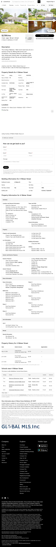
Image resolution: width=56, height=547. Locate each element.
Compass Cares (23, 471)
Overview (11, 5)
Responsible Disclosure (12, 503)
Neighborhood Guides (25, 475)
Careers (3, 456)
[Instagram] (3, 497)
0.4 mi (50, 378)
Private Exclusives (24, 447)
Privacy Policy (7, 172)
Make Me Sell (23, 458)
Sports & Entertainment (25, 482)
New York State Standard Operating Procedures (12, 536)
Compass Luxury (24, 460)
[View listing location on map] (29, 38)
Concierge (22, 445)
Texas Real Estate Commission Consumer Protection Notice (14, 533)
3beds (3, 38)
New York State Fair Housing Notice (9, 535)
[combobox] (25, 1)
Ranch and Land (24, 486)
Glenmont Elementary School (16, 378)
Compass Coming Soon (25, 449)
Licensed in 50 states (6, 544)
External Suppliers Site (25, 489)
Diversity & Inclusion (24, 473)
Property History (31, 5)
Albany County (29, 94)
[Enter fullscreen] (52, 111)
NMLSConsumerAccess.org (24, 543)
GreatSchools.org (23, 394)
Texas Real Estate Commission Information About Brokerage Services (16, 531)
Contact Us (4, 458)
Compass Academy (24, 467)
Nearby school (35, 378)
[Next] (54, 20)
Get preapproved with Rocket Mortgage (44, 38)
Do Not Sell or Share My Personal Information (12, 501)
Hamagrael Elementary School (16, 390)
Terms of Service (49, 171)
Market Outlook (23, 453)
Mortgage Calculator (25, 464)
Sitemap (22, 493)
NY (8, 107)
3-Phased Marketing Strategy (27, 451)
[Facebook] (5, 497)
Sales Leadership (6, 449)
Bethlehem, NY (11, 40)
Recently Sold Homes (25, 491)
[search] (39, 1)
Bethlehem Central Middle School (17, 381)
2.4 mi (50, 381)
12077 (16, 40)
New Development (24, 478)
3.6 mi (50, 385)
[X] (8, 497)
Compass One (23, 456)
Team (3, 447)
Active (10, 75)
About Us (4, 445)
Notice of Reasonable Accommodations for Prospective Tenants (15, 538)
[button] (1, 1)
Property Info (23, 5)
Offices (3, 460)
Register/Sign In (51, 1)
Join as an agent (6, 453)
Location (17, 5)
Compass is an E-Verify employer (27, 503)
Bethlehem (19, 107)
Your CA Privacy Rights (36, 505)
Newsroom (4, 462)
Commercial (22, 480)
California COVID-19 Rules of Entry (20, 505)
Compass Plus (23, 469)
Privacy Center (36, 501)
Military (21, 484)
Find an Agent (23, 462)
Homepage (4, 107)
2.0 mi (50, 390)
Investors (4, 451)
